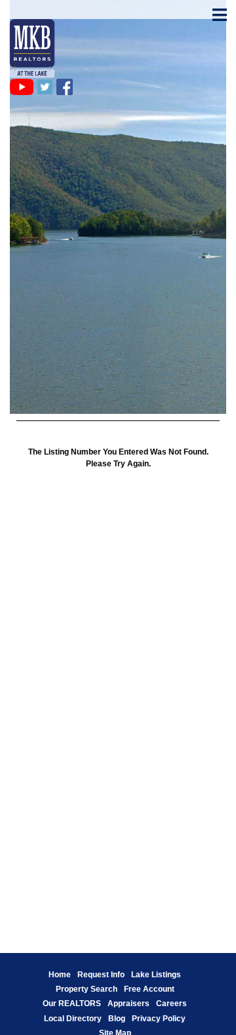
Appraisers (128, 1003)
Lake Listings (156, 974)
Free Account (149, 989)
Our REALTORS (72, 1003)
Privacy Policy (159, 1018)
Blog (116, 1018)
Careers (171, 1003)
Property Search (86, 989)
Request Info (101, 974)
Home (60, 974)
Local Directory (73, 1018)
